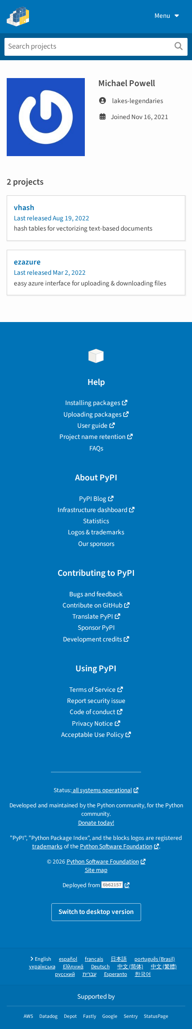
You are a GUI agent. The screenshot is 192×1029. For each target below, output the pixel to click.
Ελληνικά (73, 967)
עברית (89, 974)
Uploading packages (92, 414)
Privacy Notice (92, 723)
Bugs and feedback (96, 594)
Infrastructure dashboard (92, 510)
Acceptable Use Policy (92, 735)
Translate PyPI (92, 616)
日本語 (119, 959)
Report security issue (96, 701)
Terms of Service (92, 689)
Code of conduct (92, 712)
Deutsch (100, 967)
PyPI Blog (92, 499)
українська (42, 967)
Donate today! (96, 822)
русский (65, 974)
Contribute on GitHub (92, 605)
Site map (96, 870)
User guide (92, 425)
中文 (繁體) (164, 967)
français (94, 959)
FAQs (96, 448)
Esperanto (115, 974)
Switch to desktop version (96, 912)
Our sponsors (96, 544)
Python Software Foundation (116, 846)
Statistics (96, 521)
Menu (162, 16)
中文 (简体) (130, 967)
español (68, 959)
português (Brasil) (154, 959)
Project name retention (92, 437)
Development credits (92, 639)
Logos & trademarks (96, 532)
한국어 (143, 974)
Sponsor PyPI (96, 627)
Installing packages (92, 403)
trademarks (47, 846)
